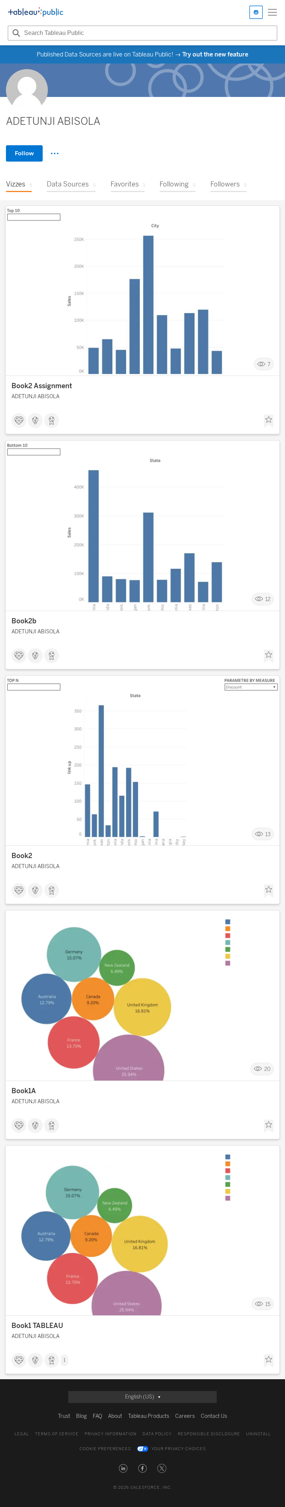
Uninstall (258, 1434)
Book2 (22, 856)
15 (268, 1304)
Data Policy (157, 1434)
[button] (123, 1468)
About (115, 1416)
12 (268, 599)
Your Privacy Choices (178, 1448)
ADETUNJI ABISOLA (35, 396)
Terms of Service (57, 1434)
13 (268, 834)
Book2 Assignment (42, 386)
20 (267, 1069)
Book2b (24, 621)
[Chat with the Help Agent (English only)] (256, 12)
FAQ (97, 1416)
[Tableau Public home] (35, 12)
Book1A (24, 1091)
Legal (21, 1434)
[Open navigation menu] (272, 12)
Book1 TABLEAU (37, 1326)
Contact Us (214, 1416)
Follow (24, 153)
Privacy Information (111, 1434)
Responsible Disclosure (209, 1434)
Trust (64, 1416)
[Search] (15, 33)
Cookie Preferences (105, 1448)
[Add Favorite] (268, 421)
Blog (81, 1416)
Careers (185, 1416)
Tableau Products (148, 1416)
